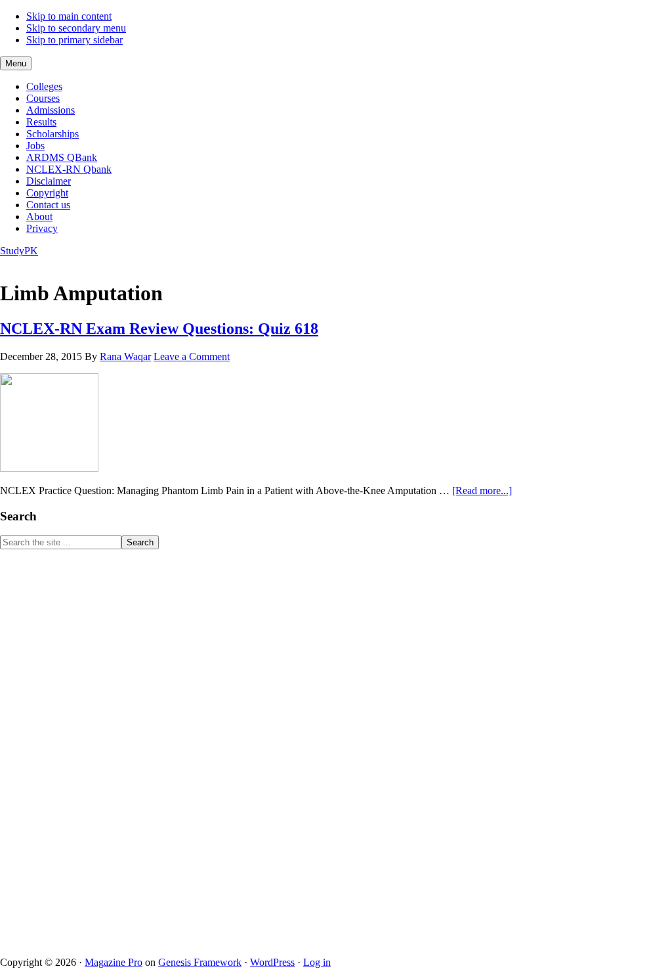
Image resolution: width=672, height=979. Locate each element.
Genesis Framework (200, 962)
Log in (317, 962)
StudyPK (19, 250)
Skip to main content (69, 16)
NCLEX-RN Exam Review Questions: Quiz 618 (159, 328)
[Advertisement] (98, 746)
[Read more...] (482, 490)
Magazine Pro (113, 962)
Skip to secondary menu (76, 28)
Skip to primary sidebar (74, 39)
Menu (15, 63)
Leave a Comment (192, 356)
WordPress (272, 962)
